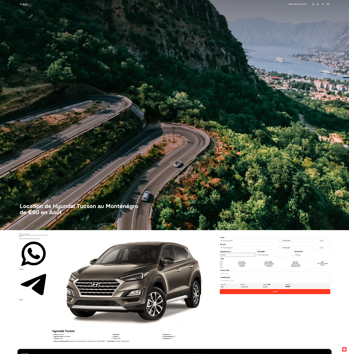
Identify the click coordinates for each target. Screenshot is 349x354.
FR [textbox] (323, 4)
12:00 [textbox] (321, 241)
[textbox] (250, 241)
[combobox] (323, 4)
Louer (275, 292)
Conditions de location (297, 4)
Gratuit (223, 255)
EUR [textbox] (328, 4)
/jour (298, 255)
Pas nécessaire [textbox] (263, 255)
